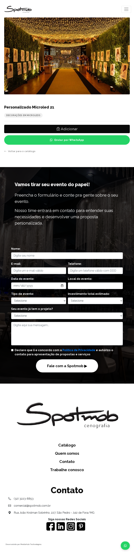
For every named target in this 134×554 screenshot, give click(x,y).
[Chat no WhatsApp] (125, 545)
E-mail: (16, 263)
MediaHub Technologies (30, 544)
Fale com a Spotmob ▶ (67, 366)
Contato (67, 461)
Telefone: (75, 263)
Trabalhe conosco (67, 469)
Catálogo (67, 445)
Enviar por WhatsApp (69, 140)
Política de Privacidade (78, 350)
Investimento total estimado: (89, 294)
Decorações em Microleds (23, 115)
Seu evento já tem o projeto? (32, 309)
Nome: (16, 248)
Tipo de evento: (22, 294)
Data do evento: (22, 278)
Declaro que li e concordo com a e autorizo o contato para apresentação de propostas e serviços (64, 352)
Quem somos (67, 453)
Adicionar (68, 129)
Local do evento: (80, 278)
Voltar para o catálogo (22, 151)
